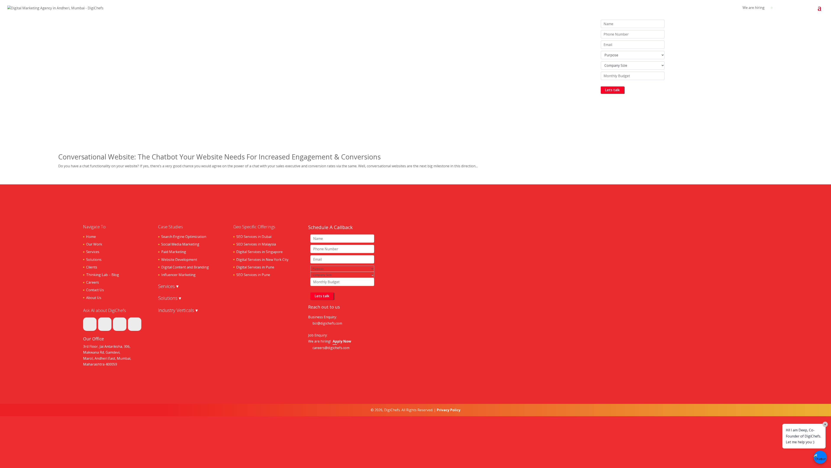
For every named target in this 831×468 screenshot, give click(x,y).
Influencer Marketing (178, 274)
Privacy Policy (448, 410)
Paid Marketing (173, 251)
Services (92, 251)
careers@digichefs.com (330, 347)
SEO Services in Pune (253, 274)
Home (91, 236)
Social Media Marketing (180, 244)
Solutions (93, 259)
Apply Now (342, 341)
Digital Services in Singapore (259, 251)
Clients (91, 267)
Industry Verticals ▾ (178, 310)
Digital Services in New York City (262, 259)
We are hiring (753, 7)
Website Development (179, 259)
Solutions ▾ (169, 298)
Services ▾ (168, 286)
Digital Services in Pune (255, 267)
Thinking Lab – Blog (102, 274)
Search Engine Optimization (183, 236)
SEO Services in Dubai (253, 236)
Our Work (94, 244)
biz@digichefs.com (327, 323)
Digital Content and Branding (185, 267)
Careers (92, 282)
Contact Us (95, 290)
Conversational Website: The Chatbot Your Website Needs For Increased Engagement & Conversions (219, 156)
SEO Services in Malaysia (256, 244)
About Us (93, 297)
